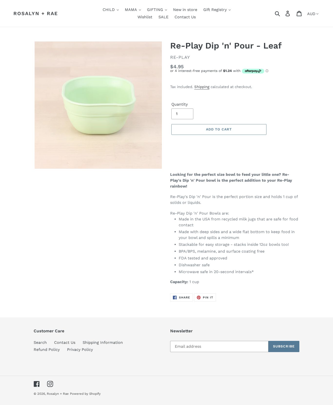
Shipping (201, 87)
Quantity (179, 104)
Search (40, 342)
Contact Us (64, 342)
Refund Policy (47, 349)
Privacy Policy (80, 349)
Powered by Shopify (85, 393)
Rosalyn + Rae (35, 13)
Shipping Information (103, 342)
